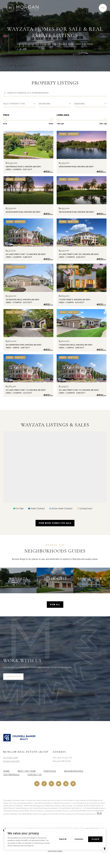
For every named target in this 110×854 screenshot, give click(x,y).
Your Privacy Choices (55, 851)
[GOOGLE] (73, 783)
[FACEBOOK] (37, 783)
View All (55, 604)
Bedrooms (79, 104)
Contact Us (35, 774)
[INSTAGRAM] (44, 783)
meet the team (27, 771)
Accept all (95, 839)
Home (6, 771)
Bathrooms (44, 104)
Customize (79, 839)
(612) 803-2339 (10, 757)
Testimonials (11, 774)
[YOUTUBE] (58, 783)
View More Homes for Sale (55, 523)
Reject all (62, 839)
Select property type (14, 104)
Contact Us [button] (13, 677)
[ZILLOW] (66, 783)
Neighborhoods (73, 771)
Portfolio (50, 771)
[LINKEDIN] (51, 783)
